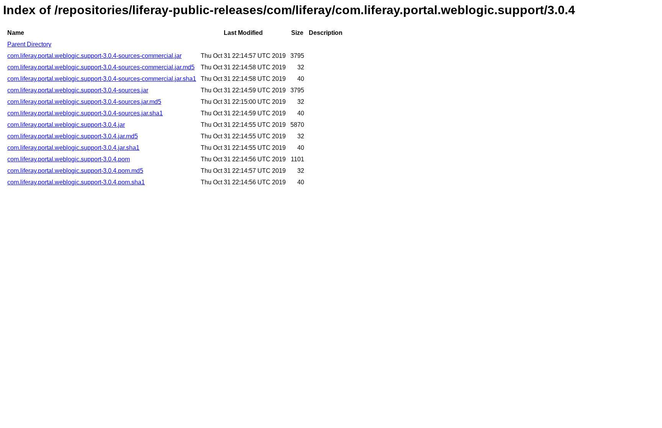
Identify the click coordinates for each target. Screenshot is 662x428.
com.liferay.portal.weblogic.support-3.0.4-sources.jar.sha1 (85, 113)
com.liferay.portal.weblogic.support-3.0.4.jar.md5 (72, 136)
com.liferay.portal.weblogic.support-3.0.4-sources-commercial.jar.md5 (101, 67)
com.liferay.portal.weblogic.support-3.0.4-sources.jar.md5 (84, 101)
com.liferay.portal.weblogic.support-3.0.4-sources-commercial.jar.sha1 (101, 78)
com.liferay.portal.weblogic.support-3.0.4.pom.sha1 (76, 182)
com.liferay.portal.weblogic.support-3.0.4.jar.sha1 (73, 147)
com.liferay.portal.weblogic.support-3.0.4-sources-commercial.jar (94, 55)
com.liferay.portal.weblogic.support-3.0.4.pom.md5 (75, 170)
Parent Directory (29, 44)
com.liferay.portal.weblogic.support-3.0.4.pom (68, 159)
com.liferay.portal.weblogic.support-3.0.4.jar (66, 124)
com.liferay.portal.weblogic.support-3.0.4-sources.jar (77, 90)
